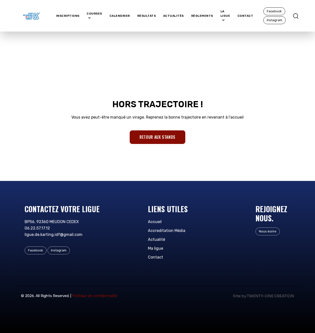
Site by (239, 296)
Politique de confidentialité (94, 296)
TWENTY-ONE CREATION (270, 296)
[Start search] (296, 15)
